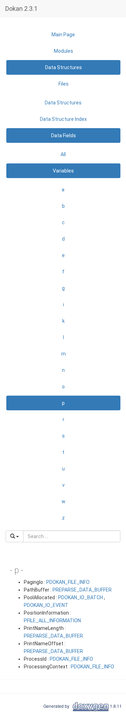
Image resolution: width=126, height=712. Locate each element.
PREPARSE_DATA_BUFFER (82, 590)
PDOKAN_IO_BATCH (80, 597)
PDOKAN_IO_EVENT (46, 605)
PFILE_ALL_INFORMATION (52, 620)
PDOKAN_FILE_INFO (68, 582)
